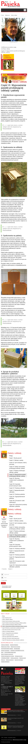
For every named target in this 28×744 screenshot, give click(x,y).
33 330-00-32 (5, 688)
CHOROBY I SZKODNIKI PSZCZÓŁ (17, 650)
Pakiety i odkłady (14, 15)
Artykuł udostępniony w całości (7, 656)
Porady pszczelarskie (5, 742)
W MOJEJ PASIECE (5, 644)
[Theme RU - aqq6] (10, 4)
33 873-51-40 (5, 686)
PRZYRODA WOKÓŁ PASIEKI (7, 648)
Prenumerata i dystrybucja (6, 739)
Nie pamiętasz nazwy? (7, 586)
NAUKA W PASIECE (14, 644)
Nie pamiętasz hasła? (6, 587)
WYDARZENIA (17, 648)
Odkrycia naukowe (10, 659)
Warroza (3, 659)
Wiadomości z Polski (5, 646)
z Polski (8, 713)
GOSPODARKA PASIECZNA (10, 652)
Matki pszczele (22, 658)
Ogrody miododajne (19, 659)
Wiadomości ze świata (15, 646)
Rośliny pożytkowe (14, 658)
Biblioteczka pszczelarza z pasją (9, 47)
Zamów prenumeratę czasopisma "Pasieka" (4, 524)
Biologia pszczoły (18, 656)
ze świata (9, 720)
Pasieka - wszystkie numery (9, 737)
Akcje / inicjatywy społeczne (7, 654)
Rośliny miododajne (5, 650)
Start (3, 15)
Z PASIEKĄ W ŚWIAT (5, 658)
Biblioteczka (7, 15)
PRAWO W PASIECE (5, 661)
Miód (2, 652)
